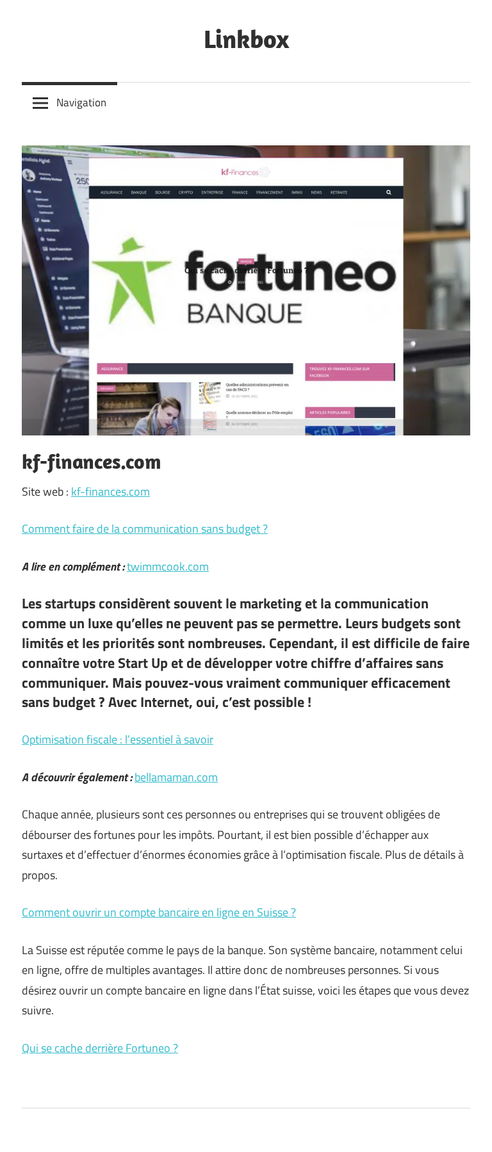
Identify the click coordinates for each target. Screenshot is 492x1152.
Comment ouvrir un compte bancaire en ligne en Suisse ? (159, 912)
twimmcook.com (168, 566)
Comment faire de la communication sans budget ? (145, 528)
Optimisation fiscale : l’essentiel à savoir (117, 739)
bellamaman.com (176, 777)
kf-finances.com (110, 491)
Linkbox (246, 38)
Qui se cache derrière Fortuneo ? (100, 1048)
